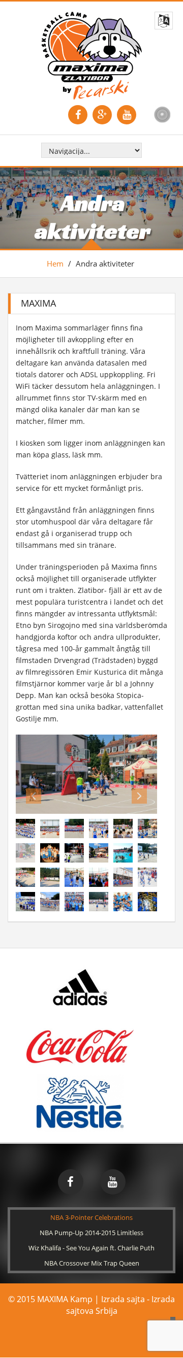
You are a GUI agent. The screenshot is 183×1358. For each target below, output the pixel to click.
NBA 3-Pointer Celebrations (91, 1245)
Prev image (33, 824)
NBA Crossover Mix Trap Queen (91, 1291)
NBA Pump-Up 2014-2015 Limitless (91, 1260)
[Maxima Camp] (92, 55)
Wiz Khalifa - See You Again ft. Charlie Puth (91, 1275)
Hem (55, 263)
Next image (139, 824)
